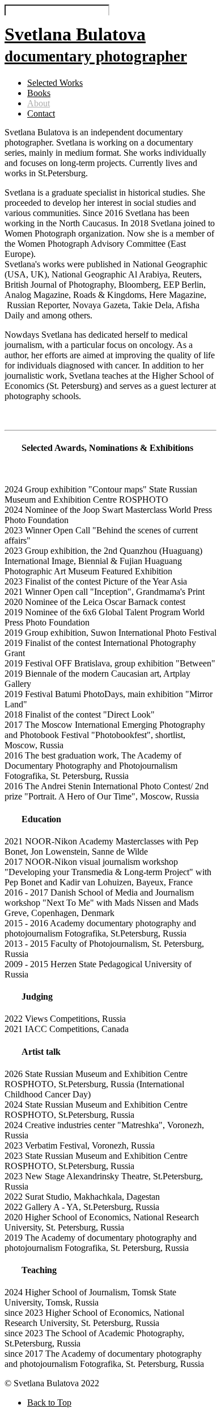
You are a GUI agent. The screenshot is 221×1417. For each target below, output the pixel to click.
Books (38, 93)
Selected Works (55, 83)
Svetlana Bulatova (96, 44)
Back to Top (49, 1402)
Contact (41, 113)
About (38, 103)
